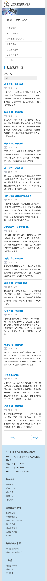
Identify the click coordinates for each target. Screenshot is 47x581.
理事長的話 (10, 488)
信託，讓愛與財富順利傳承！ (17, 196)
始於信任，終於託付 (13, 168)
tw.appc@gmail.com (21, 471)
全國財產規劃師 (12, 548)
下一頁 (35, 437)
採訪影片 (10, 60)
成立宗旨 (9, 492)
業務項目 (9, 496)
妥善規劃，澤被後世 (13, 311)
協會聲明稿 (11, 28)
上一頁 (12, 437)
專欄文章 (9, 573)
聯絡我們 (9, 499)
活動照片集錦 (12, 55)
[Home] (17, 4)
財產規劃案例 (12, 49)
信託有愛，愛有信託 (13, 143)
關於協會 (9, 484)
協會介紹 (10, 479)
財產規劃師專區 (13, 543)
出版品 (9, 560)
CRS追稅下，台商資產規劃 (16, 227)
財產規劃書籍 (11, 569)
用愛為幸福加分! (11, 375)
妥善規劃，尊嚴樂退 (13, 112)
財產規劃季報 (11, 565)
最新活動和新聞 (13, 507)
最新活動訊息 (12, 33)
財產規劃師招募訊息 (14, 552)
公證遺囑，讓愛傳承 (13, 406)
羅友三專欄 (11, 44)
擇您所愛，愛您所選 (13, 84)
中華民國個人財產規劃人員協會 (20, 451)
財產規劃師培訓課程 (15, 38)
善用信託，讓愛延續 (13, 344)
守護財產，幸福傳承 (13, 258)
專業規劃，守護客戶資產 (15, 283)
